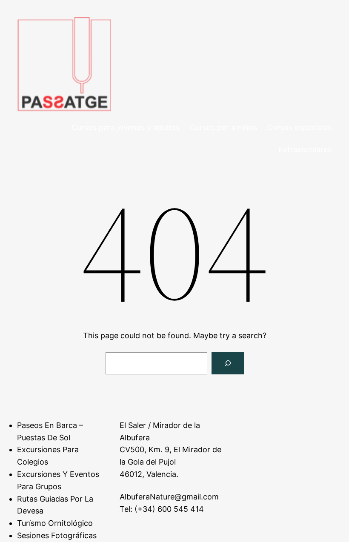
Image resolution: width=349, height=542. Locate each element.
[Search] (228, 363)
